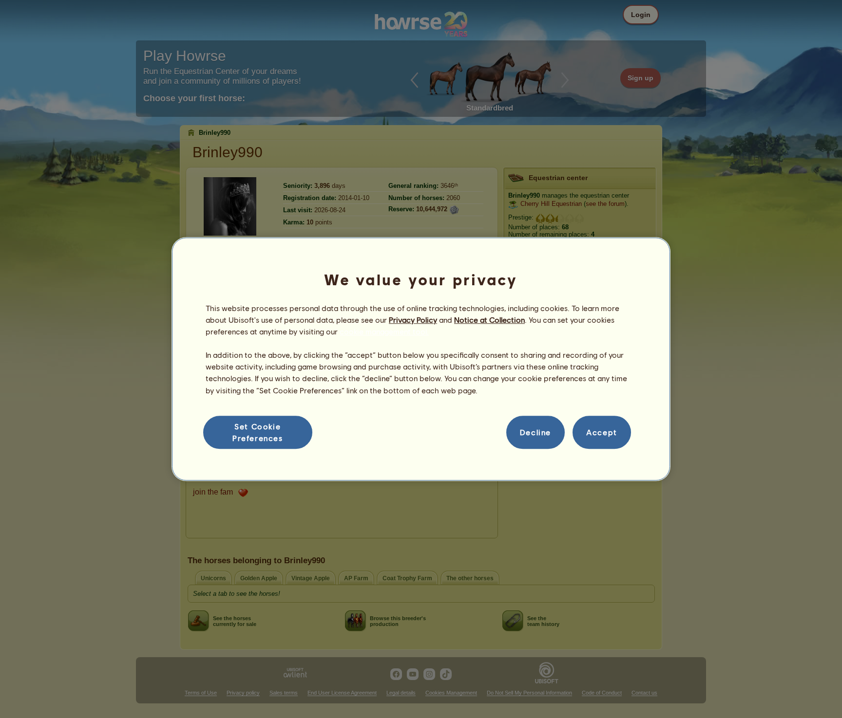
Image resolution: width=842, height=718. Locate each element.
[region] (421, 359)
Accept (601, 432)
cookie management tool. (384, 331)
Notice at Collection (489, 319)
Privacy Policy (413, 319)
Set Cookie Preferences (257, 432)
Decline (535, 432)
